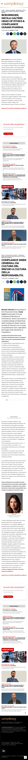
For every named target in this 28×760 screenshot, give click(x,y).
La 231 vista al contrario (10, 147)
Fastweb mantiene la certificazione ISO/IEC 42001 (13, 166)
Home (2, 10)
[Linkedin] (18, 33)
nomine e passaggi (10, 10)
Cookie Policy (12, 744)
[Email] (21, 33)
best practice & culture (9, 146)
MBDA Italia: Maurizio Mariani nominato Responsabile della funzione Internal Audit (14, 155)
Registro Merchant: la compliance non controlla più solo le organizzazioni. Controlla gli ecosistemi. (14, 176)
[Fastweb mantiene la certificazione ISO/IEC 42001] (14, 235)
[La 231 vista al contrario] (14, 194)
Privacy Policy (4, 744)
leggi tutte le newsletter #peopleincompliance (14, 108)
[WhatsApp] (14, 33)
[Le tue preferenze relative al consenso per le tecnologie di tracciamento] (25, 757)
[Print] (24, 33)
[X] (11, 33)
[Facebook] (7, 33)
